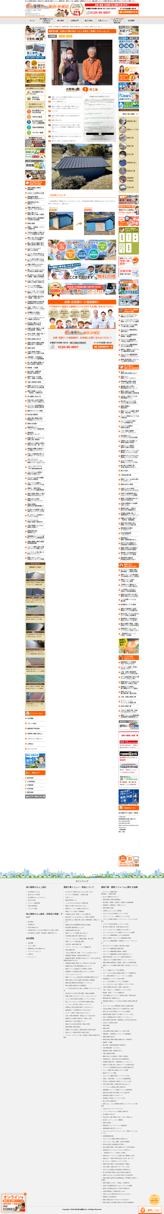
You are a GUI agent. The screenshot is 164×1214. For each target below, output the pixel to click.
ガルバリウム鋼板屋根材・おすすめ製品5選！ (116, 935)
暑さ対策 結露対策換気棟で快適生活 (34, 372)
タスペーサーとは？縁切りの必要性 (34, 249)
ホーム (32, 20)
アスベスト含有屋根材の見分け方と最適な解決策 (35, 406)
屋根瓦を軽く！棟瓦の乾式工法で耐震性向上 (128, 509)
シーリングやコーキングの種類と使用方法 (35, 318)
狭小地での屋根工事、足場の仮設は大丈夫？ (116, 927)
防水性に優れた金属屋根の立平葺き (113, 1144)
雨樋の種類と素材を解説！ (73, 1027)
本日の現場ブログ (33, 927)
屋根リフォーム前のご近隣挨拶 (74, 911)
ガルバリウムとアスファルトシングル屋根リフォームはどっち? (36, 460)
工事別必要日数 (126, 475)
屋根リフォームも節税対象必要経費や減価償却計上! (130, 716)
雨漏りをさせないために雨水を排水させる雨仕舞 (35, 386)
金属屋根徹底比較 (108, 1136)
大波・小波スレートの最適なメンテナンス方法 (35, 307)
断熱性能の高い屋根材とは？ (32, 531)
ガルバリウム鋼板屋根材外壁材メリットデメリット (130, 355)
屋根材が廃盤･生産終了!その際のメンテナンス (35, 449)
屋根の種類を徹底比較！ (125, 407)
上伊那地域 (31, 781)
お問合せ (30, 744)
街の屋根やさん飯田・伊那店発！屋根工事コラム (42, 933)
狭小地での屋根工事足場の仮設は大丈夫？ (128, 466)
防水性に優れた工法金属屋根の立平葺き (34, 323)
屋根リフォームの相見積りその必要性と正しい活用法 (130, 575)
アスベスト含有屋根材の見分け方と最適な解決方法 (118, 1067)
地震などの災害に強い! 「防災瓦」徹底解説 (128, 519)
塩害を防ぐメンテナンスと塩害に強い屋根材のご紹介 (119, 1155)
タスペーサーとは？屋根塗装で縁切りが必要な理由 (118, 1006)
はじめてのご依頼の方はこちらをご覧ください (79, 892)
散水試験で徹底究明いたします (74, 927)
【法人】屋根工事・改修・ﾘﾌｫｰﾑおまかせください (130, 711)
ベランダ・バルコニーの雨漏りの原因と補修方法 (35, 281)
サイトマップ (32, 749)
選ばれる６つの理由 (34, 894)
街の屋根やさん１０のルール (36, 897)
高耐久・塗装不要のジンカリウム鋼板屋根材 (35, 489)
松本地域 (30, 788)
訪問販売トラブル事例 (128, 604)
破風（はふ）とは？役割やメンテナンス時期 (35, 558)
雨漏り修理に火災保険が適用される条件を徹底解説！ (119, 1202)
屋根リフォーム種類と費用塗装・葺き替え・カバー (130, 412)
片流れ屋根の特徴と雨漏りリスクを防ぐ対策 (35, 352)
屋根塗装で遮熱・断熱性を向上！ (113, 1050)
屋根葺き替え (132, 121)
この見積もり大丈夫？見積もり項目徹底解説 (128, 590)
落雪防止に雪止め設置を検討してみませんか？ (79, 1007)
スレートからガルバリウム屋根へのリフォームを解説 (130, 320)
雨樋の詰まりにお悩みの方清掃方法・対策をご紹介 (130, 682)
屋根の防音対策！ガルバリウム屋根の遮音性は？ (130, 360)
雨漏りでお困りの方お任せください (76, 906)
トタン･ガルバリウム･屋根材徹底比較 (35, 467)
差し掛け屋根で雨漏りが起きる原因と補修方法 (117, 1172)
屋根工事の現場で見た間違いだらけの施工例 (128, 524)
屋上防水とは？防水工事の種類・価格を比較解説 (35, 275)
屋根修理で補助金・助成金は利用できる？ (128, 558)
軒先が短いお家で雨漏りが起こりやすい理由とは (35, 401)
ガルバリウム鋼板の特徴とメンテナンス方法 (35, 483)
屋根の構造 (31, 223)
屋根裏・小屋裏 (32, 368)
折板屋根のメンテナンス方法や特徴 (113, 978)
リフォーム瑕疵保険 (34, 903)
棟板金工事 (131, 171)
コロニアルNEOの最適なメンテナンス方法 (129, 461)
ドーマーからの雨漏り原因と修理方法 (35, 521)
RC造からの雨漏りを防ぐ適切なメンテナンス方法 (36, 510)
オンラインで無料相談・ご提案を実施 (76, 894)
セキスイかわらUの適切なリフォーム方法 (115, 913)
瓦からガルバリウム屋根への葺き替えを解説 (129, 325)
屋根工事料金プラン (71, 900)
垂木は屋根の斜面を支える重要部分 (76, 985)
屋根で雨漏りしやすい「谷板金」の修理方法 (35, 392)
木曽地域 (30, 785)
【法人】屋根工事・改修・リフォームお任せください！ (82, 952)
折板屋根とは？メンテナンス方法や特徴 (129, 436)
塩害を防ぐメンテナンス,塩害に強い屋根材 (36, 438)
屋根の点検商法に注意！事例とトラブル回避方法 (129, 609)
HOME (50, 26)
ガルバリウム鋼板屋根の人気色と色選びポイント (117, 954)
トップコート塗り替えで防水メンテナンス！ (35, 553)
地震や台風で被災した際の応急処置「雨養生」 (35, 329)
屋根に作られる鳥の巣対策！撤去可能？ (129, 692)
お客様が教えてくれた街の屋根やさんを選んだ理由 (43, 930)
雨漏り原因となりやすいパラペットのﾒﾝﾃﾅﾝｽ (35, 265)
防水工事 (130, 154)
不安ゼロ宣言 (32, 900)
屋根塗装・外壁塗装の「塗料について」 (115, 905)
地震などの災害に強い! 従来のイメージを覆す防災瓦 (118, 1064)
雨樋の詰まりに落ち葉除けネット (75, 1021)
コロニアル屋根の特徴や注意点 (127, 426)
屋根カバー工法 (132, 129)
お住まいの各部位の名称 (35, 193)
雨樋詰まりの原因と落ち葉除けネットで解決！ (130, 687)
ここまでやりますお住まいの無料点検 (117, 21)
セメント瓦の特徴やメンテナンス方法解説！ (35, 286)
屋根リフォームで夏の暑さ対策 (74, 941)
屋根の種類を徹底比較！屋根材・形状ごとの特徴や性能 (119, 962)
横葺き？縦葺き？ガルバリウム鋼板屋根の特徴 (130, 350)
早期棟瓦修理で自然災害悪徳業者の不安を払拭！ (35, 302)
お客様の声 (75, 20)
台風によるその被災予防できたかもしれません (130, 489)
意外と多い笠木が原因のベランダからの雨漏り (35, 238)
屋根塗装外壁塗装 (130, 179)
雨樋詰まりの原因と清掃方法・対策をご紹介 (78, 1018)
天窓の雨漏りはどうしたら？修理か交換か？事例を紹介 (119, 995)
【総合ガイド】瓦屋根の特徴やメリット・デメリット (119, 959)
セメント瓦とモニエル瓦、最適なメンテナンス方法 (118, 984)
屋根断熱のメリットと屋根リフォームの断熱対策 (35, 537)
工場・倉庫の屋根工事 (128, 697)
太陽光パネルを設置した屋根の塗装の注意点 (129, 441)
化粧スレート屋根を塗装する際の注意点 (127, 446)
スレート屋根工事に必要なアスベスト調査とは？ (35, 547)
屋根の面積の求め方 (34, 339)
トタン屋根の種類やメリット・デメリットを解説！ (118, 976)
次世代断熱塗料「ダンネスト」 (126, 533)
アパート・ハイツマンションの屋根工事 (128, 701)
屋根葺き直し (132, 163)
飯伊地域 (30, 778)
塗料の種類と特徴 (128, 735)
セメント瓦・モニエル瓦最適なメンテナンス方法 (35, 291)
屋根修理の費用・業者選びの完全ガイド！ (35, 197)
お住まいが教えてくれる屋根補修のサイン (129, 397)
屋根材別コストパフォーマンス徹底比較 (35, 428)
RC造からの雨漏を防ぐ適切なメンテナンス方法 (117, 1081)
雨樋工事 (130, 146)
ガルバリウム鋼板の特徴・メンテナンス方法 (116, 1076)
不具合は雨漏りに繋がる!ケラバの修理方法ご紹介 (36, 233)
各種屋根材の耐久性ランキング (112, 1128)
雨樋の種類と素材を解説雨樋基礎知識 (35, 542)
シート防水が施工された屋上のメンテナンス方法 (35, 260)
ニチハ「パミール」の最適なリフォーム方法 (116, 916)
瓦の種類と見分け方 (34, 396)
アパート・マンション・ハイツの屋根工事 (78, 947)
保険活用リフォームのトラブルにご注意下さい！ (117, 1150)
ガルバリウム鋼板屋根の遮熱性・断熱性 (129, 335)
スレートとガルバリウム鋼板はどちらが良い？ (129, 315)
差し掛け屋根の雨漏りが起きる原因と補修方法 (35, 363)
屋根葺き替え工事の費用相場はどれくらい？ (129, 387)
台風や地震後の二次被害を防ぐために (129, 504)
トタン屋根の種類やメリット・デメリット (128, 431)
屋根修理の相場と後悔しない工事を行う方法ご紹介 (80, 963)
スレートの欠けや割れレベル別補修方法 (128, 421)
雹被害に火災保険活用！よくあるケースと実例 (129, 553)
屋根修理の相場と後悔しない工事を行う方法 (128, 382)
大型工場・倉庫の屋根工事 (73, 944)
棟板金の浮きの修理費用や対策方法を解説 (35, 219)
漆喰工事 (130, 138)
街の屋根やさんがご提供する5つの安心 (46, 21)
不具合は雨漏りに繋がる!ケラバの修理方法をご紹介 (118, 1008)
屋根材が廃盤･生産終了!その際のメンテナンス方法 (118, 1014)
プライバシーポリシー (35, 739)
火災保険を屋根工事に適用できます (76, 936)
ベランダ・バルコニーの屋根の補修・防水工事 (79, 938)
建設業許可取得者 (33, 728)
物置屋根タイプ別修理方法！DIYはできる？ (128, 662)
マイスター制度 (32, 908)
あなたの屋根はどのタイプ (111, 897)
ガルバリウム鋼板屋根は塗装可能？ (129, 330)
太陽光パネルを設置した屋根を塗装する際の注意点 (80, 1029)
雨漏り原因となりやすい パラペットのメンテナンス (80, 996)
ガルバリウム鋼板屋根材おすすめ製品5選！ (129, 345)
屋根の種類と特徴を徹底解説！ (34, 188)
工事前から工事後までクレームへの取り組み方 (129, 585)
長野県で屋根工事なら (35, 733)
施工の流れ (89, 20)
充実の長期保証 (32, 906)
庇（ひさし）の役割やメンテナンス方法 (35, 515)
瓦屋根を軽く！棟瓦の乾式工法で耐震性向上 (116, 1059)
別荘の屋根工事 (126, 706)
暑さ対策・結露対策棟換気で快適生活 (114, 1045)
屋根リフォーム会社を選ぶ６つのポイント (130, 480)
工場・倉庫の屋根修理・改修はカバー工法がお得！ (130, 672)
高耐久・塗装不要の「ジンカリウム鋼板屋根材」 (117, 1078)
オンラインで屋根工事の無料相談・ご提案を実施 (129, 570)
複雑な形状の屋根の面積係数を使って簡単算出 (35, 343)
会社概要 (131, 20)
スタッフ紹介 (32, 723)
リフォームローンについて (73, 974)
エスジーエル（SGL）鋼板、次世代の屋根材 (116, 1141)
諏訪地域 (30, 792)
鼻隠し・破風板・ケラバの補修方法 (35, 228)
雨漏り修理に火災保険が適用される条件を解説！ (129, 548)
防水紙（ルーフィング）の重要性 (113, 1120)
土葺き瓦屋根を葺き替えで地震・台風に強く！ (35, 297)
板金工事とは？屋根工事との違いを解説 (35, 213)
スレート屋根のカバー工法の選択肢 (130, 416)
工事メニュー (103, 20)
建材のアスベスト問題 (35, 411)
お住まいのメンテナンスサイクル (113, 1108)
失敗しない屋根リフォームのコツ (128, 377)
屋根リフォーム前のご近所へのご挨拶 (127, 580)
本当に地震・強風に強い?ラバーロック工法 (36, 334)
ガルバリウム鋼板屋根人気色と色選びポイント (129, 340)
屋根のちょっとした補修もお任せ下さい (77, 908)
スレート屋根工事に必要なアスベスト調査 (115, 1070)
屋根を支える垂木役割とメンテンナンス (35, 499)
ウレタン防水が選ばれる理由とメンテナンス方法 (35, 254)
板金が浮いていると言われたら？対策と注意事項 (130, 614)
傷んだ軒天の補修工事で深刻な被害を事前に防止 (35, 244)
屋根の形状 (31, 348)
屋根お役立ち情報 (127, 484)
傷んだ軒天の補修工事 (109, 1101)
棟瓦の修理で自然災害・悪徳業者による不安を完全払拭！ (120, 1020)
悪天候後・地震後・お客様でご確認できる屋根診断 (118, 902)
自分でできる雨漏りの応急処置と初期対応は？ (129, 543)
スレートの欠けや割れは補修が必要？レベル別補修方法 (119, 973)
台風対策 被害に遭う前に (72, 930)
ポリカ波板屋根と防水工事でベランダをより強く (130, 677)
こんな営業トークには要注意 (128, 600)
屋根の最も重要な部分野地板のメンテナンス (35, 419)
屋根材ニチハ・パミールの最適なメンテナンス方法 (130, 451)
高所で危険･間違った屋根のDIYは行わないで (116, 1084)
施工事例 (60, 20)
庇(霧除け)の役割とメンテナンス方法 (34, 313)
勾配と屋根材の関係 (34, 382)
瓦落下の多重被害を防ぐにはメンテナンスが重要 (129, 494)
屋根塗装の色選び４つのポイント (127, 529)
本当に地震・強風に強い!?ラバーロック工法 (116, 1166)
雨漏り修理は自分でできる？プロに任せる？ (35, 208)
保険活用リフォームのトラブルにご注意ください (130, 629)
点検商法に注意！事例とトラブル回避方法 (78, 914)
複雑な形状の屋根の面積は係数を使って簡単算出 (117, 1039)
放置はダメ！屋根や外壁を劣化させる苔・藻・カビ (118, 1158)
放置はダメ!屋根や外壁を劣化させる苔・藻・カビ (36, 444)
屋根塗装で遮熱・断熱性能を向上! (128, 538)
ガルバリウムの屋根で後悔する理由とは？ (35, 473)
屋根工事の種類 (128, 114)
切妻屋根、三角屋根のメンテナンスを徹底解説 (35, 357)
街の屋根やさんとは (34, 892)
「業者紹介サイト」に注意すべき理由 (128, 634)
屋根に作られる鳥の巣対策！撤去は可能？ (78, 1024)
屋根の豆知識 (32, 423)
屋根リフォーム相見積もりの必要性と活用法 (78, 969)
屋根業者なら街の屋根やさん (36, 948)
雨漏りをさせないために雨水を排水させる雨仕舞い (118, 1175)
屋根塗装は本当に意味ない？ (33, 203)
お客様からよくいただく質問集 (112, 910)
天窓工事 (130, 187)
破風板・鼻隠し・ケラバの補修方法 (113, 992)
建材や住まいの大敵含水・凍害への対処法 (35, 377)
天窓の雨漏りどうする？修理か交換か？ (35, 526)
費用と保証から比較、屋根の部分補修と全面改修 (130, 392)
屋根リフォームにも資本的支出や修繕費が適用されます (82, 977)
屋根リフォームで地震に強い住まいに (76, 933)
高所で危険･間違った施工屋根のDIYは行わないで (36, 494)
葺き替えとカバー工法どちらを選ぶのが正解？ (129, 402)
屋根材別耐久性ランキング (33, 433)
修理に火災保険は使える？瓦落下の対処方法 (130, 499)
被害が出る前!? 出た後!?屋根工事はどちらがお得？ (130, 595)
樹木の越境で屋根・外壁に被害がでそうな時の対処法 (130, 624)
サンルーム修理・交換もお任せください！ (129, 667)
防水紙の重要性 (32, 414)
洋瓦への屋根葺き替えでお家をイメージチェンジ (35, 454)
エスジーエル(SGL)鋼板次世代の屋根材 (35, 478)
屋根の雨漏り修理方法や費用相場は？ (35, 505)
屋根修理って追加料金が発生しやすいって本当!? (129, 619)
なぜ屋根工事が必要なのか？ (129, 372)
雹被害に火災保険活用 (109, 1197)
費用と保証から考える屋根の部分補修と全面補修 (80, 980)
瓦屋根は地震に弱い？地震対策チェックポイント (130, 514)
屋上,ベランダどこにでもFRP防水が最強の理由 (36, 270)
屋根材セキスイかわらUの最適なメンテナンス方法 (130, 456)
